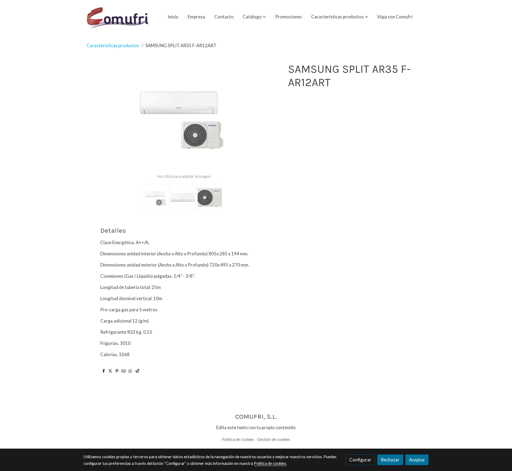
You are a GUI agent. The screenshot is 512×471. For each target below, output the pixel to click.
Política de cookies (238, 439)
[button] (254, 16)
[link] (118, 16)
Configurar (360, 459)
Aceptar (417, 459)
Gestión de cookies (273, 439)
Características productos (113, 45)
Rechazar (390, 459)
